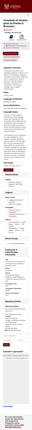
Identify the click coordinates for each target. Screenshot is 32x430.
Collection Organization (11, 57)
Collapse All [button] (8, 170)
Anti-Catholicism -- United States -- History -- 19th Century (17, 224)
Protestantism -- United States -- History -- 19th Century (16, 230)
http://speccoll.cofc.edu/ (13, 314)
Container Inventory (10, 60)
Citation (11, 40)
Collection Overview (10, 53)
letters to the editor (15, 204)
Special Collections (12, 44)
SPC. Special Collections (17, 243)
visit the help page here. (14, 426)
